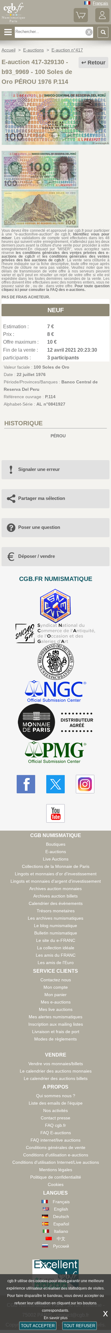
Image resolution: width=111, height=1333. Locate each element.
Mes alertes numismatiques (55, 1016)
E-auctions (55, 851)
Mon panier (55, 994)
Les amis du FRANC (56, 955)
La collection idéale (55, 947)
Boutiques (55, 844)
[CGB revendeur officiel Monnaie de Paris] (55, 722)
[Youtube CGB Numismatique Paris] (55, 813)
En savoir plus (56, 1318)
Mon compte (55, 987)
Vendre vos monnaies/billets (55, 1063)
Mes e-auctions (56, 1002)
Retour (96, 62)
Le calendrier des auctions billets (56, 1078)
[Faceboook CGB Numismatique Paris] (26, 784)
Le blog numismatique (55, 925)
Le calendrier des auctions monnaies (56, 1071)
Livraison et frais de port (55, 1031)
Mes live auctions (55, 1009)
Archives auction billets (55, 895)
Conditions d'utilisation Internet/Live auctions (55, 1162)
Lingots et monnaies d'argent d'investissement (55, 881)
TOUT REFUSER (79, 1325)
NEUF (55, 310)
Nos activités (55, 1110)
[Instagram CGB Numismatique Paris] (85, 784)
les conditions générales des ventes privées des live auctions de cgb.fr (55, 258)
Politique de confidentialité (55, 1177)
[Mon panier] (81, 20)
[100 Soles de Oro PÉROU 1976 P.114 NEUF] (55, 143)
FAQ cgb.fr (55, 1125)
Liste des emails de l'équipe (56, 1103)
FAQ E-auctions (55, 1132)
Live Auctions (55, 859)
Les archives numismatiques (55, 918)
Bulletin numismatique (55, 932)
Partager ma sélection (41, 498)
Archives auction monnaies (55, 888)
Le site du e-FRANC (55, 940)
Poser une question (39, 527)
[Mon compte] (102, 20)
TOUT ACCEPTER (38, 1325)
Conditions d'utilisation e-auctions (55, 1154)
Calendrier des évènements (56, 903)
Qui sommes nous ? (55, 1095)
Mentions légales (55, 1169)
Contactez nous (55, 979)
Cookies (56, 1184)
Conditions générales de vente (55, 1147)
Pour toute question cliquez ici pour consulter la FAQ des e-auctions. (55, 288)
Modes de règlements (55, 1039)
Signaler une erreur (39, 469)
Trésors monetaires (56, 910)
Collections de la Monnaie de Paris (55, 866)
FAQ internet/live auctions (55, 1140)
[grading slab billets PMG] (55, 753)
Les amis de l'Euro (56, 962)
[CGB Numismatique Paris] (13, 22)
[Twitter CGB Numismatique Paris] (55, 784)
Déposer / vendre (36, 556)
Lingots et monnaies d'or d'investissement (56, 873)
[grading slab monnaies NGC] (55, 691)
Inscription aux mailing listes (55, 1024)
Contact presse (55, 1117)
